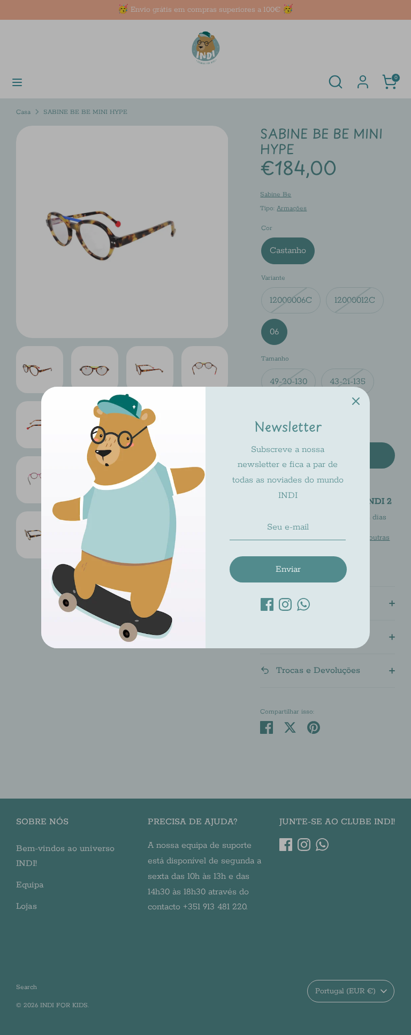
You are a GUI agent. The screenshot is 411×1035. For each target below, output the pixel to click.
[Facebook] (267, 604)
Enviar (288, 569)
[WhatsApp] (303, 604)
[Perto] (356, 400)
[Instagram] (285, 604)
